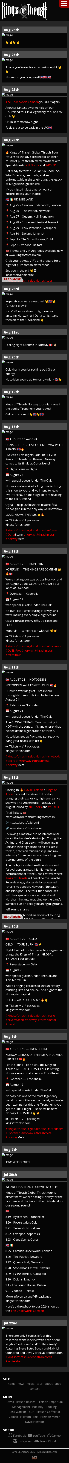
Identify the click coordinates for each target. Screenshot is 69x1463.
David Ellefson (33, 790)
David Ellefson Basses (21, 1402)
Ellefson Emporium (50, 1402)
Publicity (37, 1407)
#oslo (51, 1016)
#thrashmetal (45, 535)
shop (58, 1383)
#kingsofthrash (16, 530)
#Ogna (52, 530)
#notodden (54, 756)
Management (21, 1407)
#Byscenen (12, 1133)
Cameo (13, 1417)
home (11, 1383)
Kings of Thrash (16, 878)
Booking (51, 1407)
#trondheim (55, 1129)
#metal (10, 1024)
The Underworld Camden (22, 102)
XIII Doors (32, 165)
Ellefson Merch (50, 1417)
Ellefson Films (29, 1417)
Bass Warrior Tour (21, 1412)
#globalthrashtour (39, 280)
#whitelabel (13, 1361)
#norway (29, 535)
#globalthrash (37, 530)
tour (39, 1383)
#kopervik (54, 646)
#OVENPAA (13, 651)
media (30, 1383)
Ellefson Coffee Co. (48, 1412)
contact (34, 1388)
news (21, 1383)
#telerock (11, 761)
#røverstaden (14, 1020)
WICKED (50, 165)
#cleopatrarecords (39, 1357)
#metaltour (13, 655)
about (49, 1383)
